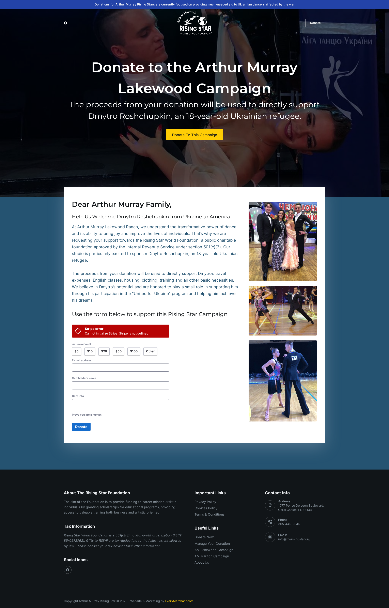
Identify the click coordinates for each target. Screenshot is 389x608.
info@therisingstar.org (294, 539)
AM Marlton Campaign (211, 556)
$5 (77, 351)
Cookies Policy (205, 508)
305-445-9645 (289, 524)
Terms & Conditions (209, 514)
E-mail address (81, 360)
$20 (104, 351)
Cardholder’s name (84, 378)
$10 (90, 351)
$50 (118, 351)
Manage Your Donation (212, 544)
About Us (201, 562)
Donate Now (204, 537)
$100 (134, 351)
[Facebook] (65, 23)
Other (150, 351)
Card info (78, 396)
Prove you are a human (87, 414)
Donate (315, 23)
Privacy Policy (205, 502)
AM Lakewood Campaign (213, 550)
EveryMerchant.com (179, 601)
